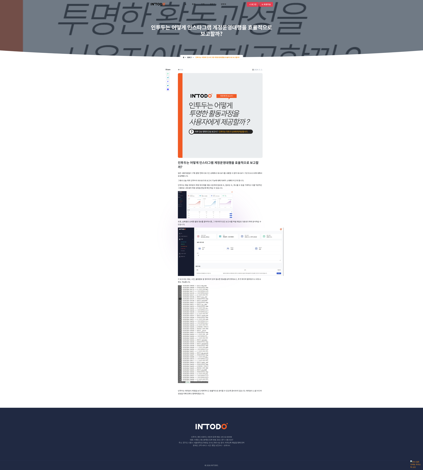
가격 (203, 4)
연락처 (223, 4)
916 (181, 69)
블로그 (212, 4)
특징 (194, 4)
